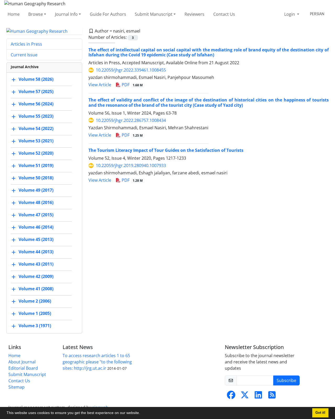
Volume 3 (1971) (35, 326)
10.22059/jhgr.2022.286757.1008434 (131, 120)
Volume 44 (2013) (36, 252)
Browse (35, 14)
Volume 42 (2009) (36, 277)
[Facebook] (231, 396)
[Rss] (272, 396)
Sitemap (16, 387)
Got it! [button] (320, 413)
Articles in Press (26, 44)
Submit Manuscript (153, 14)
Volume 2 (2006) (35, 301)
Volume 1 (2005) (35, 313)
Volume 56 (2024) (36, 104)
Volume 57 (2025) (36, 92)
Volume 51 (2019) (36, 166)
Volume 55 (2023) (36, 116)
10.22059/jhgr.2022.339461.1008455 (131, 70)
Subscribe (286, 380)
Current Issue (24, 55)
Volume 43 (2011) (36, 264)
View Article (99, 85)
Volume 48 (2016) (36, 203)
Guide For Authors (108, 14)
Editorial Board (23, 368)
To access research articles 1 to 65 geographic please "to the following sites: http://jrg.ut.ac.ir (97, 362)
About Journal (22, 362)
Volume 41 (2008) (36, 289)
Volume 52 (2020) (36, 153)
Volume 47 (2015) (36, 215)
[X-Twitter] (244, 396)
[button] (142, 413)
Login (290, 14)
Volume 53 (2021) (36, 141)
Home (14, 14)
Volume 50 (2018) (36, 178)
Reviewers (194, 14)
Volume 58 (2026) (36, 79)
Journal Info (66, 14)
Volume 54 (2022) (36, 129)
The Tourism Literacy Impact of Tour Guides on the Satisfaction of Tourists (165, 150)
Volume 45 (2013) (36, 240)
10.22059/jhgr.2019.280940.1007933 (131, 165)
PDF (132, 85)
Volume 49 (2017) (36, 190)
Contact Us (224, 14)
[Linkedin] (258, 396)
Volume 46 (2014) (36, 227)
